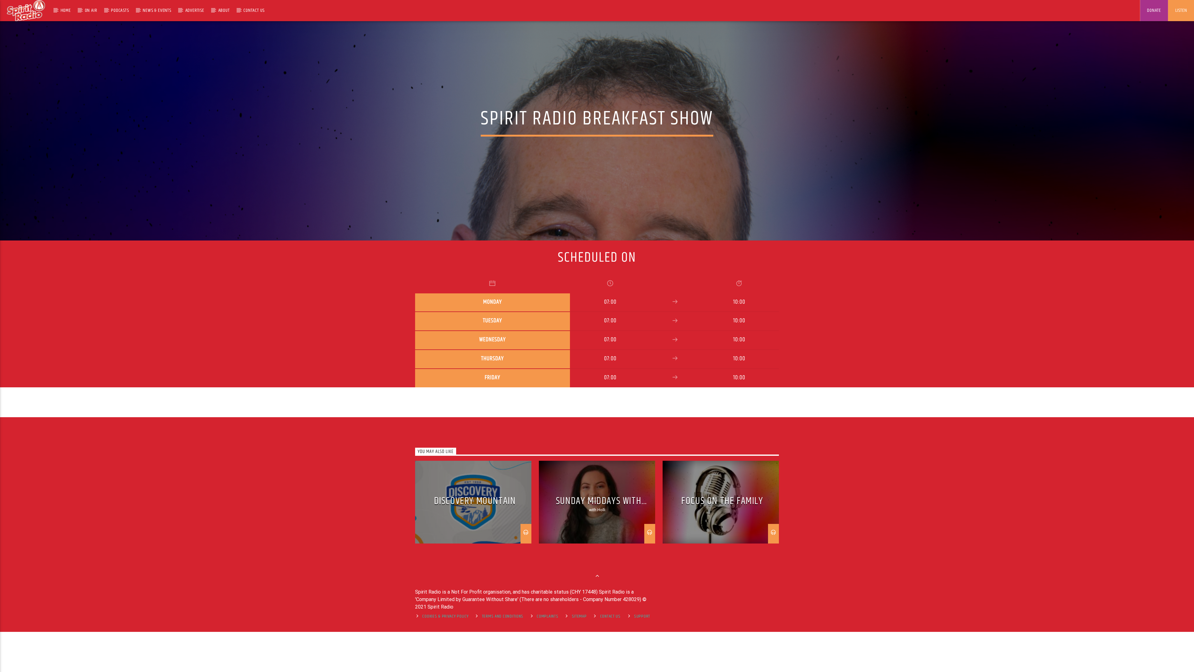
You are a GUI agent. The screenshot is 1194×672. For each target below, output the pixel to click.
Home (66, 10)
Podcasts (120, 10)
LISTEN (1181, 10)
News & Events (157, 10)
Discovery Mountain (475, 501)
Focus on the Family (722, 501)
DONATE (1154, 10)
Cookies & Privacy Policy (445, 616)
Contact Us (254, 10)
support (642, 616)
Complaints (547, 616)
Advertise (194, 10)
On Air (91, 10)
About (224, 10)
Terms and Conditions (502, 616)
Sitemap (579, 616)
